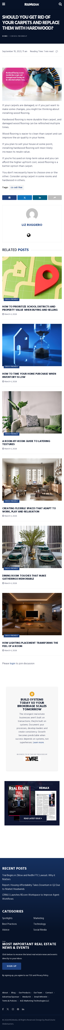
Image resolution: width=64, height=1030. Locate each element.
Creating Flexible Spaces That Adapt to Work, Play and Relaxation (29, 510)
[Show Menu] (3, 4)
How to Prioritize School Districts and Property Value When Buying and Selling (29, 308)
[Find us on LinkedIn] (23, 1009)
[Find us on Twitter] (8, 1009)
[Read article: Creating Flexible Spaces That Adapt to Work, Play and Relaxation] (32, 479)
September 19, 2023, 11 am (14, 51)
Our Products (24, 992)
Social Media (40, 930)
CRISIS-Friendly (18, 36)
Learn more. (38, 742)
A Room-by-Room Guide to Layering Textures (26, 443)
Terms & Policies (9, 1001)
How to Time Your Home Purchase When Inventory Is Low (29, 375)
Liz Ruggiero (32, 225)
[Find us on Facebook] (3, 1009)
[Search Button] (60, 4)
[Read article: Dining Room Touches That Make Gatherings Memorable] (32, 547)
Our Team (38, 992)
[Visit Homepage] (31, 4)
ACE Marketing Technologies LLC (34, 1001)
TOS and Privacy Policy (38, 975)
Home (5, 36)
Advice (5, 930)
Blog (13, 992)
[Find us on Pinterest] (18, 1009)
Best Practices (9, 924)
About (5, 992)
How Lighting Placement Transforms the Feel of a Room (30, 644)
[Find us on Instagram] (13, 1009)
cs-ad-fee (16, 187)
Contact (49, 992)
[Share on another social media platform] (55, 197)
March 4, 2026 (10, 314)
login (12, 664)
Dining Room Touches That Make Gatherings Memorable (24, 577)
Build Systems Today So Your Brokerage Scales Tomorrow (32, 704)
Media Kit (26, 997)
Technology (39, 924)
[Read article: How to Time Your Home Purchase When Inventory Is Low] (32, 345)
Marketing (38, 918)
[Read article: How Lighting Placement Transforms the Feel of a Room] (32, 614)
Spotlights (7, 918)
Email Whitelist (40, 997)
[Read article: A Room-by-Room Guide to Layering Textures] (32, 412)
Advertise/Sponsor (10, 997)
